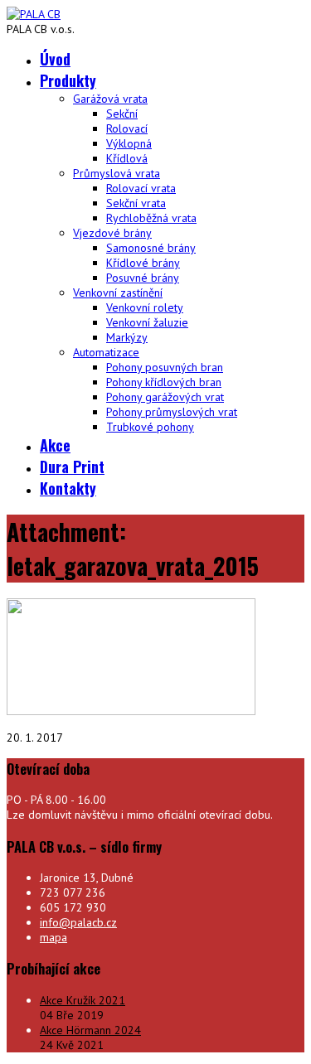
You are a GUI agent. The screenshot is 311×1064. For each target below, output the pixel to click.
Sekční (122, 113)
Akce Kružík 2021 (82, 1000)
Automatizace (106, 352)
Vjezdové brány (112, 232)
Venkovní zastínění (118, 292)
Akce (55, 445)
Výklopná (129, 143)
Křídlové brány (143, 262)
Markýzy (127, 337)
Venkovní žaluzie (147, 322)
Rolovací (127, 128)
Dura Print (72, 466)
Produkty (68, 80)
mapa (53, 937)
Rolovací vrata (141, 188)
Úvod (55, 59)
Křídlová (127, 158)
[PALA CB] (34, 14)
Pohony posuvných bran (164, 367)
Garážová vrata (110, 98)
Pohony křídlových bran (163, 382)
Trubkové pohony (150, 426)
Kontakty (68, 488)
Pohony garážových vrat (165, 396)
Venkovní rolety (144, 307)
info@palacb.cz (78, 922)
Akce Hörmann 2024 (90, 1030)
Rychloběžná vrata (151, 217)
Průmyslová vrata (116, 173)
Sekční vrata (136, 203)
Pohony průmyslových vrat (171, 411)
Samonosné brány (151, 247)
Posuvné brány (142, 277)
